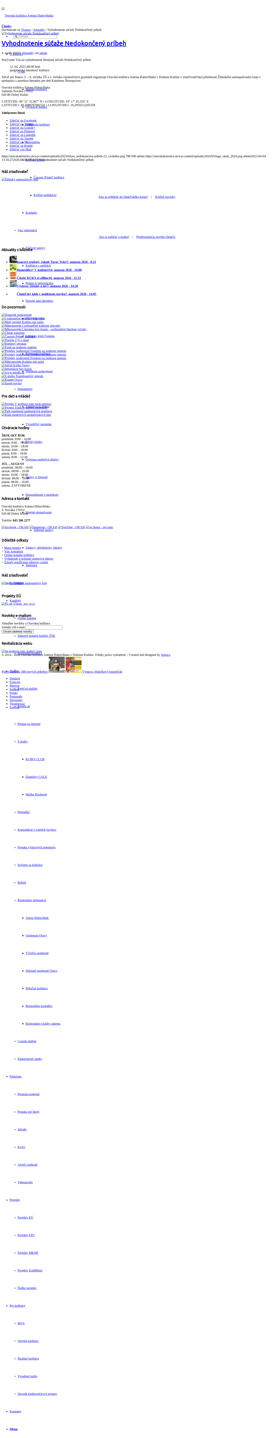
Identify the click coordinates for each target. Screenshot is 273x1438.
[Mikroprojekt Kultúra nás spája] (23, 361)
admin (43, 53)
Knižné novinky (165, 197)
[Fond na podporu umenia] (19, 347)
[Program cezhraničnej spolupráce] (24, 603)
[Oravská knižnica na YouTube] (71, 527)
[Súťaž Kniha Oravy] (16, 365)
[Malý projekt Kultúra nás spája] (23, 322)
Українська (17, 703)
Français (15, 682)
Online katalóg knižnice (19, 555)
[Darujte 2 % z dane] (15, 340)
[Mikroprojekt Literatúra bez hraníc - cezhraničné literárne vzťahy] (44, 329)
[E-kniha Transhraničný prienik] (22, 376)
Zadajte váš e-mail (13, 627)
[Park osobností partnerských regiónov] (27, 411)
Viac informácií (27, 230)
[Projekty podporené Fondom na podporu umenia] (34, 351)
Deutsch (15, 678)
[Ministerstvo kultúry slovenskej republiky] (22, 651)
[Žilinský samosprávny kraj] (20, 179)
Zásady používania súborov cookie (26, 562)
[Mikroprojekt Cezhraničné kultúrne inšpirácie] (23, 318)
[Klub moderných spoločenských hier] (26, 414)
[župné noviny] (12, 383)
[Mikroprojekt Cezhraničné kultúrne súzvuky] (31, 325)
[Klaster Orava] (12, 379)
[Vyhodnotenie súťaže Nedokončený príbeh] (30, 33)
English (14, 707)
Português (16, 696)
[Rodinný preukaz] (14, 343)
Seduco (165, 654)
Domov (26, 29)
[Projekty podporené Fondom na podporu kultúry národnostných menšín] (34, 358)
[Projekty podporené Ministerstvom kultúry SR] (34, 354)
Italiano (14, 689)
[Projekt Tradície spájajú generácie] (26, 404)
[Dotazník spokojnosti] (17, 315)
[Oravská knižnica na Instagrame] (43, 527)
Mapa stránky (12, 548)
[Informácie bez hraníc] (17, 369)
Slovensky (16, 700)
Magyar (14, 685)
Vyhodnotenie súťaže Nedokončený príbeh (64, 43)
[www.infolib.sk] (13, 372)
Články (7, 26)
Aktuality (39, 29)
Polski (13, 693)
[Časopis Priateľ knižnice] (19, 336)
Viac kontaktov (13, 551)
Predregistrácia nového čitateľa (155, 237)
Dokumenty (25, 389)
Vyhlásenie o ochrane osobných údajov (29, 558)
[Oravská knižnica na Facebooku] (15, 527)
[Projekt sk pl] (7, 603)
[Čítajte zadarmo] (13, 333)
